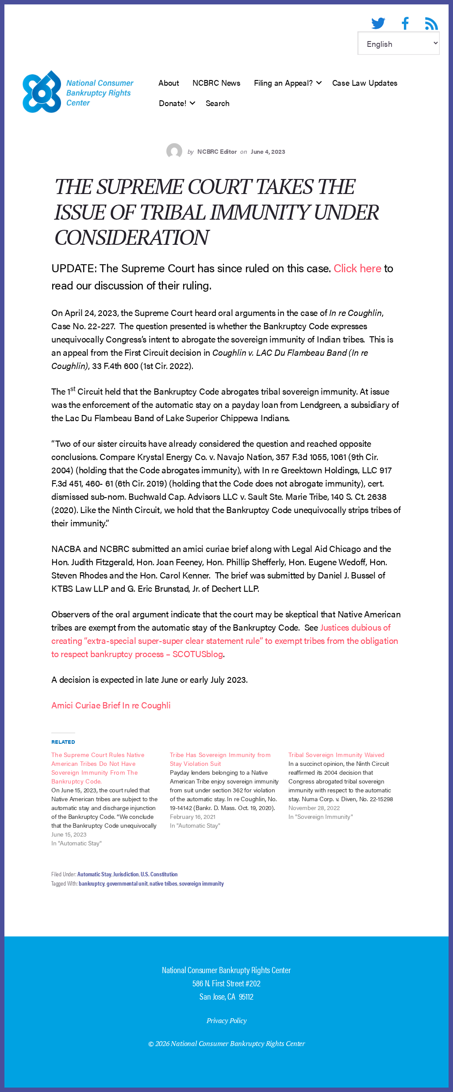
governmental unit (127, 883)
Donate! (172, 102)
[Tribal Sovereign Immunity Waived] (347, 785)
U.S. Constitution (159, 873)
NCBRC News (216, 82)
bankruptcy (91, 883)
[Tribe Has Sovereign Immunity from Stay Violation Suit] (229, 789)
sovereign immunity (201, 883)
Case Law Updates (365, 82)
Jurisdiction (126, 873)
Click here (357, 267)
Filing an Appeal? (283, 82)
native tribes (163, 883)
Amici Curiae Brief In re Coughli (111, 704)
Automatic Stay (94, 873)
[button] (319, 82)
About (168, 82)
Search (218, 102)
